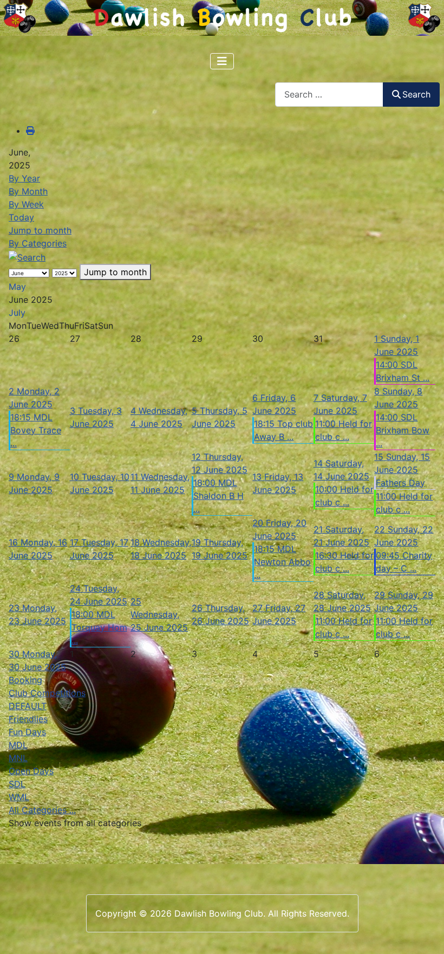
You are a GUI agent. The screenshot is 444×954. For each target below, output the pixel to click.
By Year (24, 178)
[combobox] (329, 94)
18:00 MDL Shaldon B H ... (218, 495)
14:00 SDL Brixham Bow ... (402, 430)
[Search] (27, 256)
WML (19, 796)
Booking (25, 679)
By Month (28, 191)
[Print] (30, 130)
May (17, 286)
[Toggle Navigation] (222, 61)
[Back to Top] (425, 934)
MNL (18, 757)
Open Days (31, 770)
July (17, 312)
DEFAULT (28, 705)
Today (21, 217)
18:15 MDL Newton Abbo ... (282, 561)
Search (416, 94)
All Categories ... (42, 809)
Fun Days (27, 731)
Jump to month (40, 230)
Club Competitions (47, 692)
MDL (18, 744)
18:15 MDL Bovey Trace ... (35, 430)
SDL (17, 783)
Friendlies (28, 718)
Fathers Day (400, 482)
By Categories (38, 243)
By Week (26, 204)
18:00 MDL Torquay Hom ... (99, 627)
